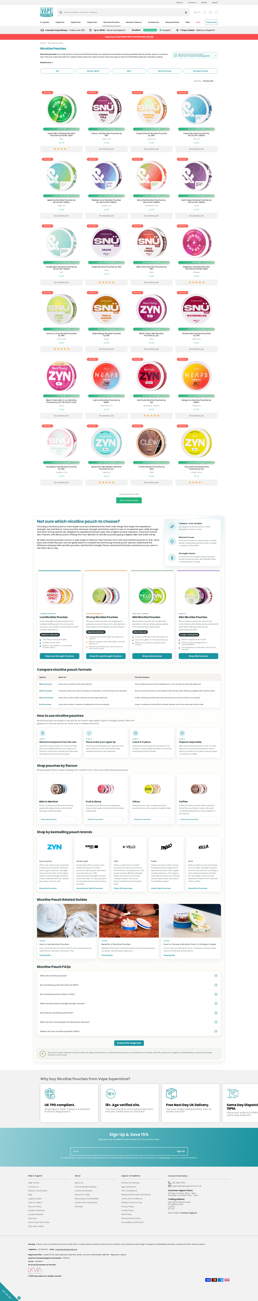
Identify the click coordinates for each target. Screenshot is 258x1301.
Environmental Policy (131, 1218)
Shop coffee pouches (199, 819)
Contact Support (188, 1212)
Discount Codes (82, 1195)
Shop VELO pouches (123, 888)
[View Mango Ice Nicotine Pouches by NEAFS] (196, 387)
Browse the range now (129, 1043)
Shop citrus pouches (152, 819)
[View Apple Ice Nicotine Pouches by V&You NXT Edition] (61, 187)
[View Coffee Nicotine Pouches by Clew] (151, 453)
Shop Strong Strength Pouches (106, 656)
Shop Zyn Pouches (48, 888)
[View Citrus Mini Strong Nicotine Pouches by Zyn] (196, 453)
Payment (32, 1218)
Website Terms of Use (131, 1203)
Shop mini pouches (152, 656)
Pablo (154, 861)
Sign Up (181, 1151)
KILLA (190, 861)
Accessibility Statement (132, 1222)
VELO (116, 861)
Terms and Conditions (131, 1199)
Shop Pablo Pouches (161, 888)
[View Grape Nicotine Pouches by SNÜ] (106, 253)
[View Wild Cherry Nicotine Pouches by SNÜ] (151, 253)
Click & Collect (35, 1203)
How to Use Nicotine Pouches (54, 944)
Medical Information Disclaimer (136, 1195)
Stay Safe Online (36, 1226)
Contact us (33, 1187)
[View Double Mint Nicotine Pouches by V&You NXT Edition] (61, 253)
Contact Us (192, 2)
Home (43, 43)
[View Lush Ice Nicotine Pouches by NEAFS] (106, 387)
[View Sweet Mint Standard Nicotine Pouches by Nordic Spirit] (61, 120)
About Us (179, 2)
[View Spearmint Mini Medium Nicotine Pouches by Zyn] (106, 453)
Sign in (197, 12)
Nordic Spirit (82, 861)
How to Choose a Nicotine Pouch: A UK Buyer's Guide (190, 944)
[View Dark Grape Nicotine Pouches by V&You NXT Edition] (196, 187)
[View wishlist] (210, 12)
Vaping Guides (35, 1199)
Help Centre (33, 1183)
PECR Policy (126, 1214)
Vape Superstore (40, 1276)
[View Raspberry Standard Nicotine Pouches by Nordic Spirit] (196, 253)
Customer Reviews (83, 1191)
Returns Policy (34, 1207)
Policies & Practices (130, 1183)
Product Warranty (36, 1211)
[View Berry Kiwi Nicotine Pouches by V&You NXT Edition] (151, 187)
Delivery (204, 2)
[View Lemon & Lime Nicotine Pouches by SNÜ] (61, 320)
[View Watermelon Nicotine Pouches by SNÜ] (196, 320)
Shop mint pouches (59, 819)
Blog (30, 1195)
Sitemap (79, 1207)
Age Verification (128, 1187)
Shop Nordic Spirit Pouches (89, 888)
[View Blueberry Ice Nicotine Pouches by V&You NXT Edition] (106, 187)
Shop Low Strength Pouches (59, 656)
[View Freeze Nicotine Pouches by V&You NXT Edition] (196, 120)
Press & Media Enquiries (86, 1187)
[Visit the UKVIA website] (129, 1270)
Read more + (46, 63)
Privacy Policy (165, 1158)
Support (215, 2)
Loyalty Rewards (35, 1214)
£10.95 (150, 36)
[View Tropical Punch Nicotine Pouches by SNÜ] (151, 120)
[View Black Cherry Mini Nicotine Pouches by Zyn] (151, 320)
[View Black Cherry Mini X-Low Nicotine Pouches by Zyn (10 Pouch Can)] (61, 387)
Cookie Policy (127, 1211)
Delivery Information (37, 1191)
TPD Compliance (129, 1191)
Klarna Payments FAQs (38, 1222)
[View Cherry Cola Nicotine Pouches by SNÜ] (106, 120)
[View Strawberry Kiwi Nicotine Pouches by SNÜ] (61, 453)
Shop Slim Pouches (198, 656)
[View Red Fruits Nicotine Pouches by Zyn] (151, 387)
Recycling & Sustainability (87, 1199)
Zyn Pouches (45, 861)
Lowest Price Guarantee (86, 1203)
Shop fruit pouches (105, 819)
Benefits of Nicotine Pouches (116, 944)
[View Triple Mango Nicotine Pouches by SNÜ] (106, 320)
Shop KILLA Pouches (197, 888)
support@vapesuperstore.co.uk (66, 1249)
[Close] (18, 1297)
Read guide (45, 955)
